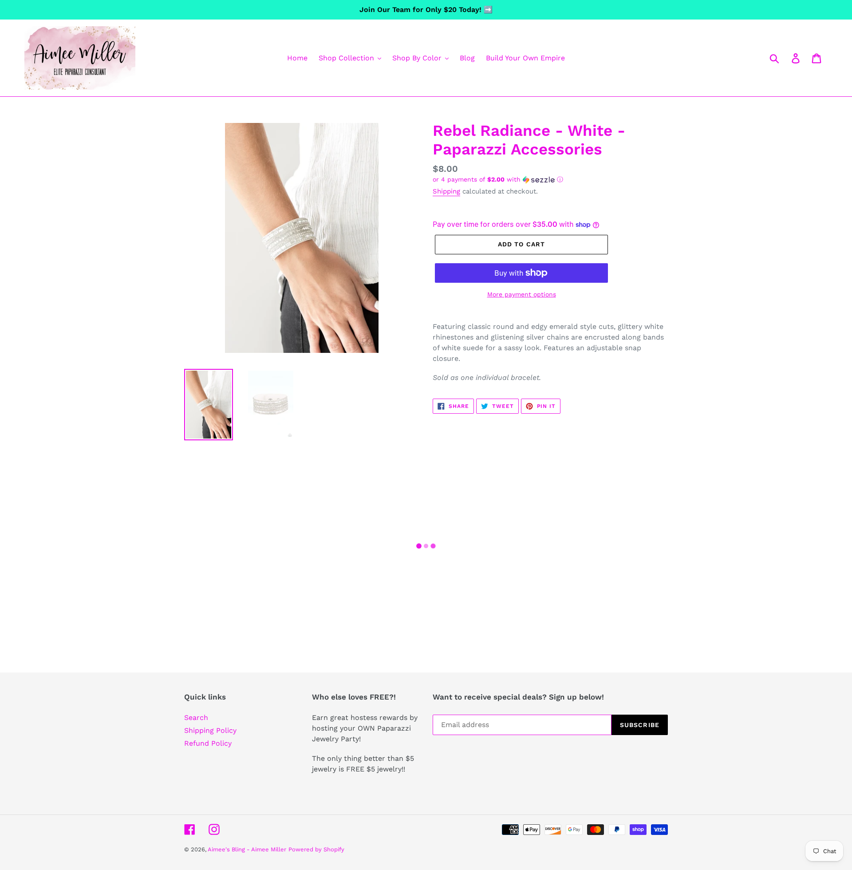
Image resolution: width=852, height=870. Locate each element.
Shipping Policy (210, 730)
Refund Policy (208, 743)
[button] (550, 179)
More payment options (521, 294)
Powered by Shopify (316, 849)
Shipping (446, 191)
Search (196, 717)
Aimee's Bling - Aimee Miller (247, 849)
